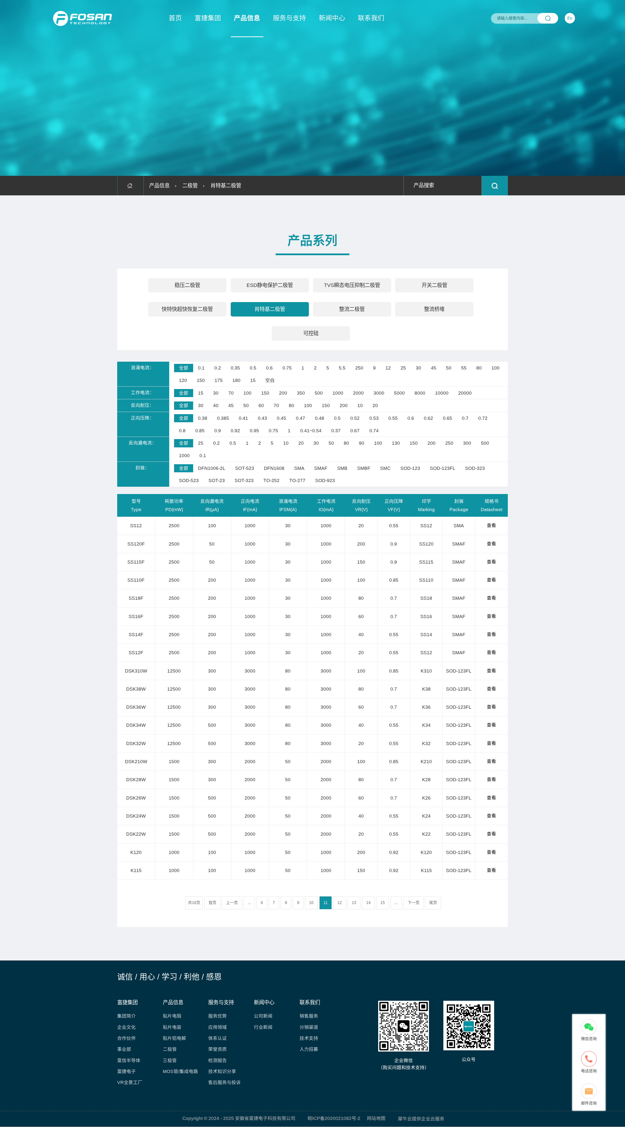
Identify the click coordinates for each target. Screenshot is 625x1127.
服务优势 (217, 1016)
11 (325, 903)
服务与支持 (289, 18)
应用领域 (217, 1027)
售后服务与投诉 (224, 1082)
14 (368, 903)
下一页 (413, 903)
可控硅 (311, 333)
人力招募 (309, 1049)
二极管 (190, 186)
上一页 (232, 903)
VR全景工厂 (129, 1082)
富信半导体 (128, 1060)
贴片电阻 (172, 1016)
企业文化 (126, 1027)
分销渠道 (309, 1027)
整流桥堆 (434, 309)
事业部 (124, 1049)
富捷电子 (126, 1071)
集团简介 (126, 1016)
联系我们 (371, 18)
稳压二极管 (187, 285)
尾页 (433, 903)
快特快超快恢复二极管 (187, 309)
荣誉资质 (217, 1049)
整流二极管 (352, 309)
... (249, 903)
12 (339, 903)
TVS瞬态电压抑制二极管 (352, 285)
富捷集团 (208, 18)
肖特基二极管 (269, 309)
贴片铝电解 (174, 1038)
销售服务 (309, 1016)
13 (354, 903)
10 (311, 903)
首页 (175, 18)
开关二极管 (434, 285)
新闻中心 (332, 18)
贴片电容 (172, 1027)
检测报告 (217, 1060)
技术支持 (309, 1038)
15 (382, 903)
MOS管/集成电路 (180, 1071)
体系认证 (217, 1038)
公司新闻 (263, 1016)
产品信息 (247, 18)
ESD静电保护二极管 (270, 285)
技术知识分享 (222, 1071)
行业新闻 (263, 1027)
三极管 (170, 1060)
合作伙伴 (126, 1038)
